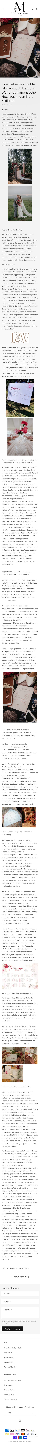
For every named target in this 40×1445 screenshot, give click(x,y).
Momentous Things (17, 1441)
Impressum (8, 1353)
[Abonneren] (33, 1412)
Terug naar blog (21, 1276)
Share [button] (6, 110)
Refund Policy (9, 1362)
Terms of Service (10, 1367)
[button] (2, 9)
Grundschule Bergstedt (13, 1348)
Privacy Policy (9, 1357)
